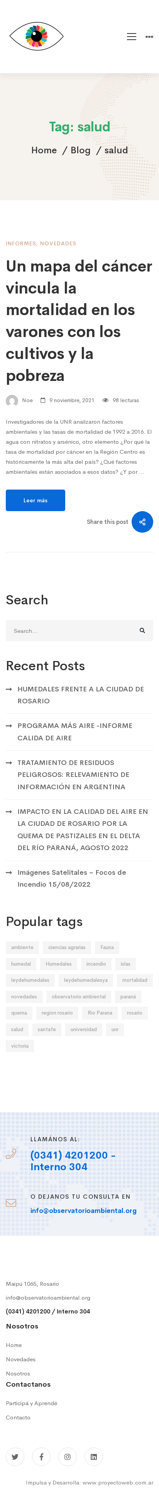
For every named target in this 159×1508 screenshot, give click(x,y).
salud (17, 1029)
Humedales (59, 964)
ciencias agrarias (67, 947)
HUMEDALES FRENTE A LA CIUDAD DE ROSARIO (80, 695)
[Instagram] (67, 1457)
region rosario (57, 1013)
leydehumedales (30, 980)
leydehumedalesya (86, 980)
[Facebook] (41, 1457)
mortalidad (134, 980)
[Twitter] (15, 1457)
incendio (96, 964)
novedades (24, 996)
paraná (128, 996)
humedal (21, 964)
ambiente (22, 947)
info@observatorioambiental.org (48, 1297)
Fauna (107, 947)
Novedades (58, 243)
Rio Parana (100, 1013)
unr (115, 1029)
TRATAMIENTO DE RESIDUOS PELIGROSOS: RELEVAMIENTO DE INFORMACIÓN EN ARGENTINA (73, 774)
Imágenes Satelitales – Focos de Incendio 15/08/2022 (71, 878)
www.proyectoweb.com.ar (118, 1482)
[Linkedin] (94, 1457)
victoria (20, 1046)
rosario (134, 1013)
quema (19, 1013)
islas (125, 964)
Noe (26, 400)
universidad (84, 1029)
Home (44, 150)
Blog (81, 150)
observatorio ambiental (79, 996)
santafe (47, 1029)
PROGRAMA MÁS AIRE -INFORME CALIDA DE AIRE (74, 731)
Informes (21, 243)
